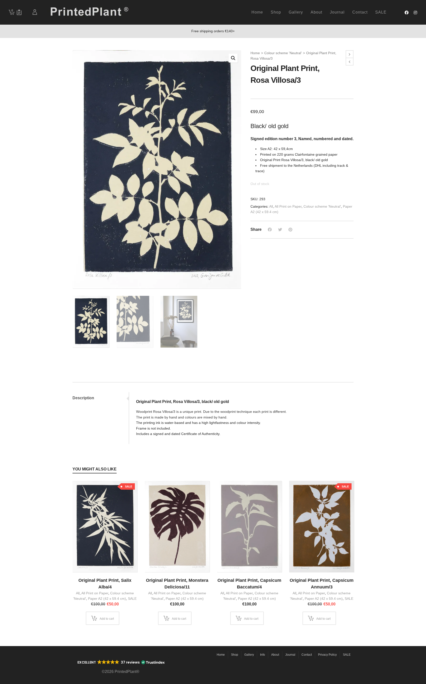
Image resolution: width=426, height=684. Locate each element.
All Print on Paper (288, 206)
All (271, 206)
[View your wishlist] (19, 12)
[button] (233, 58)
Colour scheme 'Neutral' (283, 53)
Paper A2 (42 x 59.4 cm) (107, 599)
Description (83, 398)
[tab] (100, 398)
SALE (132, 599)
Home (255, 53)
